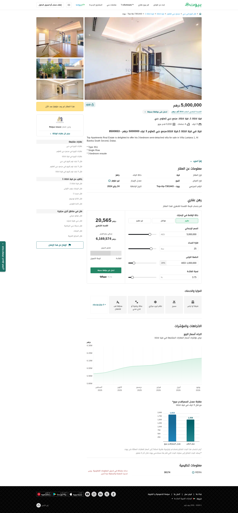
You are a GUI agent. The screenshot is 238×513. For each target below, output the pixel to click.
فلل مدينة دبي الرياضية (73, 226)
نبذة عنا (199, 494)
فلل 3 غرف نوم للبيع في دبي (71, 161)
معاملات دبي (111, 5)
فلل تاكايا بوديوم (75, 199)
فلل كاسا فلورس (75, 204)
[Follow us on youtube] (87, 494)
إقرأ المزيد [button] (197, 161)
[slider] (149, 234)
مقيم (187, 221)
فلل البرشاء (78, 231)
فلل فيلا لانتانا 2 (76, 184)
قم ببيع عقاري (143, 5)
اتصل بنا (177, 494)
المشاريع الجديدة (95, 5)
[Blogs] (80, 5)
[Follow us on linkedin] (100, 494)
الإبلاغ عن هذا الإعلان (57, 245)
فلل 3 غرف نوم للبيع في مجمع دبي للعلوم (66, 166)
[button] (3, 256)
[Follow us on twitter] (106, 494)
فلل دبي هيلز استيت (74, 221)
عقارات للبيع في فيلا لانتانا (72, 156)
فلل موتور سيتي (76, 216)
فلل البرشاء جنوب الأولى (73, 189)
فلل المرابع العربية (75, 236)
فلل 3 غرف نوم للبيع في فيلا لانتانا (69, 172)
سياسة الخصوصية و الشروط (159, 494)
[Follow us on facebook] (113, 494)
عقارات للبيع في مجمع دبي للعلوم (69, 151)
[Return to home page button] (193, 5)
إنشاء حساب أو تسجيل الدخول (50, 5)
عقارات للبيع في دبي (74, 146)
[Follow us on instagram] (94, 494)
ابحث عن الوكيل (159, 5)
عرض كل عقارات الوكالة (61, 133)
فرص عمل (188, 494)
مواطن (163, 221)
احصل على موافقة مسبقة (106, 270)
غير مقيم (139, 221)
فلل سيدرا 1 (77, 194)
